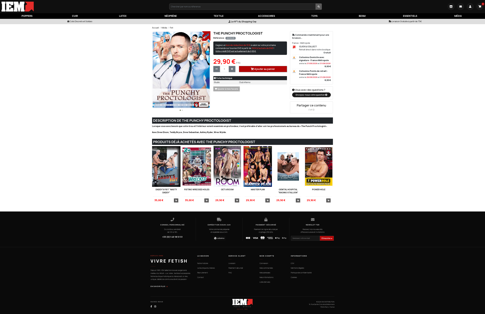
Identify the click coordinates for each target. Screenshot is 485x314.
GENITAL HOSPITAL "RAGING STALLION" (288, 191)
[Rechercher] (319, 6)
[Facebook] (309, 109)
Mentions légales (297, 268)
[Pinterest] (313, 109)
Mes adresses (265, 272)
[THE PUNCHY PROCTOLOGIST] (181, 69)
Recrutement (202, 272)
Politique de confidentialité (301, 272)
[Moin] (216, 69)
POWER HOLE (318, 189)
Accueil (155, 27)
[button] (180, 110)
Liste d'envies (265, 282)
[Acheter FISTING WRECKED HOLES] (206, 200)
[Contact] (460, 6)
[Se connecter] (470, 6)
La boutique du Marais (206, 268)
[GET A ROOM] (227, 166)
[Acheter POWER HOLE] (328, 200)
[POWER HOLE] (319, 166)
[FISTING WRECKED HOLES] (197, 166)
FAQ (230, 272)
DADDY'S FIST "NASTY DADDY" (166, 191)
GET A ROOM (227, 189)
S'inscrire (326, 238)
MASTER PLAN (258, 189)
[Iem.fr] (81, 7)
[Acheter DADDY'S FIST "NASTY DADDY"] (176, 200)
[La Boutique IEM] (451, 6)
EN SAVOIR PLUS (158, 286)
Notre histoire (202, 263)
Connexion (264, 263)
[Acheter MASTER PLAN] (267, 200)
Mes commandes (266, 268)
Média (164, 27)
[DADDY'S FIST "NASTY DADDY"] (166, 166)
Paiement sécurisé (235, 268)
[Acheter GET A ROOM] (237, 200)
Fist (171, 27)
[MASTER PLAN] (258, 166)
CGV (292, 263)
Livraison (231, 263)
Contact (200, 277)
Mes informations (266, 277)
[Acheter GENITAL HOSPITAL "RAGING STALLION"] (298, 200)
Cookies (294, 277)
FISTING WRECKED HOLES (196, 189)
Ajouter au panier (264, 69)
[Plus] (232, 69)
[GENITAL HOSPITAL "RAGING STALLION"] (288, 166)
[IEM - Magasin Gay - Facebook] (151, 306)
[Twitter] (311, 109)
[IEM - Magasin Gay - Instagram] (155, 306)
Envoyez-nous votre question (310, 94)
